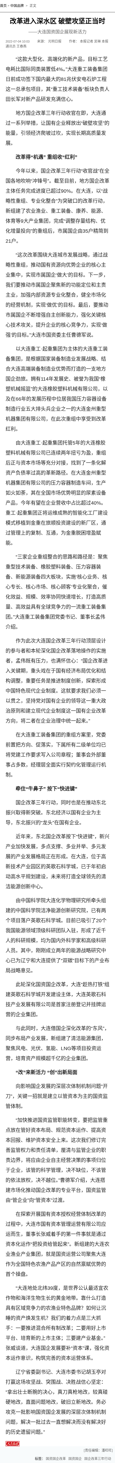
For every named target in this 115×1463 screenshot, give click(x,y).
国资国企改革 (56, 1459)
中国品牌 (17, 6)
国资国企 (75, 1459)
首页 (3, 6)
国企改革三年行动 (97, 1459)
